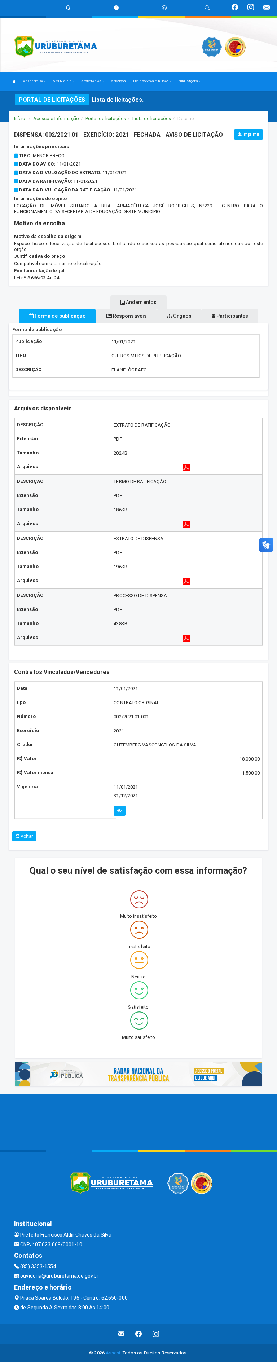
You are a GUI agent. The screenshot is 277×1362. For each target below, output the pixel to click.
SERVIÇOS (118, 81)
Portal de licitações (105, 118)
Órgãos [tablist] (182, 316)
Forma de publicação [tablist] (60, 316)
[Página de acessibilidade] (164, 7)
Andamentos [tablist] (141, 302)
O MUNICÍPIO (62, 81)
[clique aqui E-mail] (121, 1334)
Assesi (113, 1353)
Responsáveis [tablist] (129, 316)
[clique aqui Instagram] (156, 1334)
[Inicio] (14, 81)
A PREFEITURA (33, 81)
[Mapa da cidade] (138, 1121)
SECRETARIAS (91, 81)
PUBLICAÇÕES (189, 81)
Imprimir (250, 134)
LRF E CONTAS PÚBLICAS (151, 81)
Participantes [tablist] (231, 316)
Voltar (26, 836)
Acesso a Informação (56, 118)
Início (20, 118)
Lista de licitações (151, 118)
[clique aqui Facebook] (138, 1334)
